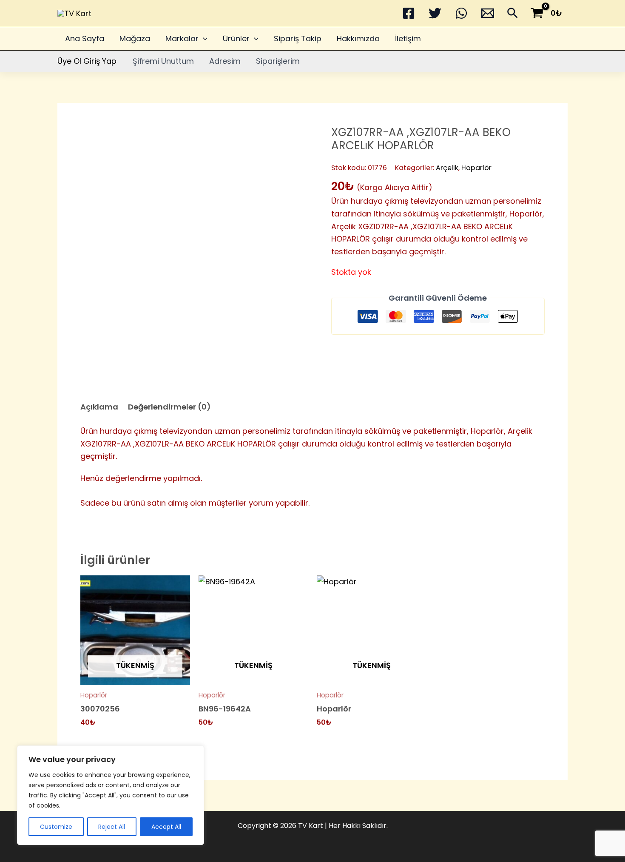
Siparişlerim (278, 61)
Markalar (182, 38)
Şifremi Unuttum (163, 61)
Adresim (225, 61)
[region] (110, 795)
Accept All (166, 826)
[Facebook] (408, 13)
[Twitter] (435, 13)
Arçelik (447, 168)
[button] (512, 15)
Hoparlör (476, 168)
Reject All (111, 826)
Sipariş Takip (297, 38)
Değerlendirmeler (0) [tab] (169, 406)
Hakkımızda (358, 38)
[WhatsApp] (461, 13)
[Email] (487, 13)
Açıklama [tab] (99, 406)
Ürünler (236, 38)
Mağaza (134, 38)
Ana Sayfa (84, 38)
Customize (56, 826)
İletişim (408, 38)
